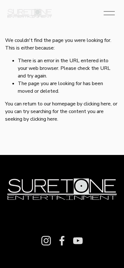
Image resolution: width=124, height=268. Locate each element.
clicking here (97, 103)
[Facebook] (62, 241)
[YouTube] (78, 241)
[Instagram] (46, 241)
